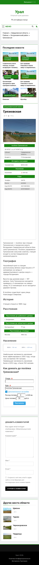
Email (7, 469)
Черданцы (17, 534)
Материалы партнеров (7, 58)
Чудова (16, 517)
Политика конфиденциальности (19, 559)
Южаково (6, 99)
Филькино (27, 2)
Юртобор (23, 99)
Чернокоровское (20, 525)
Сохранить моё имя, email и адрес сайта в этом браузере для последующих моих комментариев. (18, 480)
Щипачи (16, 508)
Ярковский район (9, 95)
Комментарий (11, 436)
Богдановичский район (13, 107)
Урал (19, 11)
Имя (7, 460)
